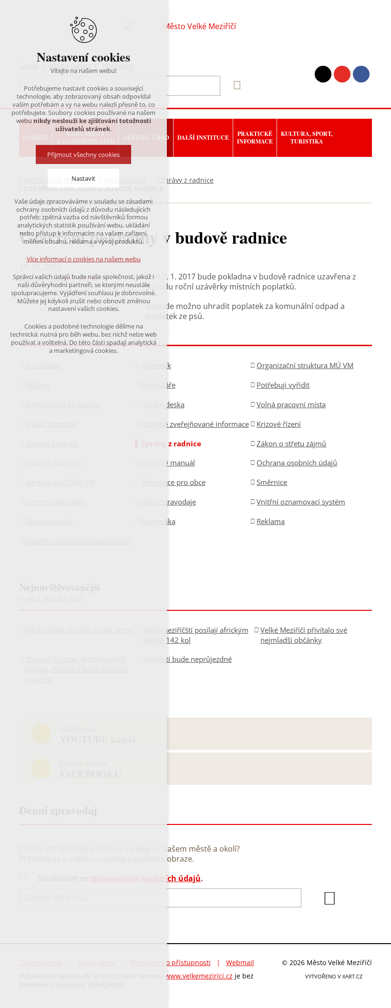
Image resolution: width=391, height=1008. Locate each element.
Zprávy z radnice (187, 180)
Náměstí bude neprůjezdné (187, 659)
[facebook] (361, 74)
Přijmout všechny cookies (83, 154)
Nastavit (83, 178)
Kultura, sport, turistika (306, 137)
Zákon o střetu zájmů (291, 443)
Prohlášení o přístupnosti (170, 962)
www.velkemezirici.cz (199, 975)
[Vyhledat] (233, 85)
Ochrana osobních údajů (297, 462)
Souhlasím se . (120, 879)
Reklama (271, 521)
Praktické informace (255, 137)
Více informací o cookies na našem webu (84, 259)
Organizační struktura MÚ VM (305, 365)
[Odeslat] (329, 898)
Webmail (240, 962)
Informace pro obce (173, 482)
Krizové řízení (279, 424)
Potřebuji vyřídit (283, 385)
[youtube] (342, 74)
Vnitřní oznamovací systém (301, 501)
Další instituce (203, 138)
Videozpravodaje (168, 501)
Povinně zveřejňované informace (195, 424)
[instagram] (323, 74)
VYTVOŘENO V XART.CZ (333, 976)
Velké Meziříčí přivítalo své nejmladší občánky (303, 635)
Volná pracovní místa (291, 404)
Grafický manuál (168, 462)
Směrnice (272, 482)
